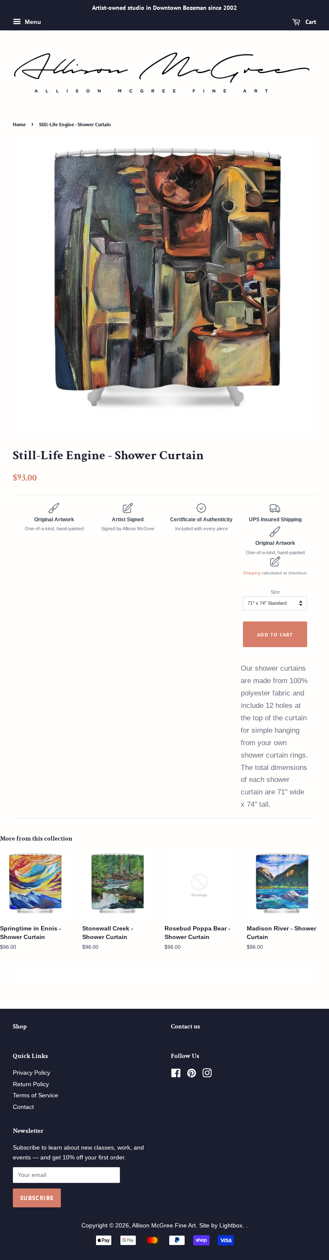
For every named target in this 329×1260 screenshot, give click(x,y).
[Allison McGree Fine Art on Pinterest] (191, 1075)
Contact (23, 1107)
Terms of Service (35, 1095)
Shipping (251, 573)
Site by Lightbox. (222, 1225)
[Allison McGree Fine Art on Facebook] (176, 1075)
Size (275, 591)
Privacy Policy (31, 1073)
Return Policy (31, 1084)
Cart (310, 22)
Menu (32, 21)
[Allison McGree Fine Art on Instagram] (207, 1075)
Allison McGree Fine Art (164, 1225)
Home (19, 124)
